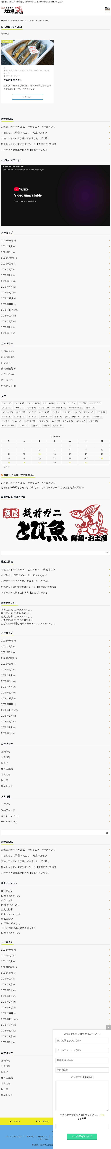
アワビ (6, 408)
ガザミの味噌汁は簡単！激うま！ (18, 623)
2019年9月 (8, 269)
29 (70, 462)
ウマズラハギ (59, 408)
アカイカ (9, 70)
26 (24, 462)
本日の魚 (7, 374)
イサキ (18, 408)
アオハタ (19, 403)
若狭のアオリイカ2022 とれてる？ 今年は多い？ (28, 126)
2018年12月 (8, 298)
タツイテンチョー (12, 76)
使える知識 (8, 368)
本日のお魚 (7, 609)
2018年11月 (8, 304)
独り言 (6, 380)
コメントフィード (10, 815)
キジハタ (44, 412)
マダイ (93, 421)
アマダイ (95, 403)
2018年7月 (8, 327)
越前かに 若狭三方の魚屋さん (19, 475)
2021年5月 (8, 252)
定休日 (36, 425)
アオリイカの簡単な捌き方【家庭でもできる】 (25, 149)
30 (86, 462)
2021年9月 (8, 246)
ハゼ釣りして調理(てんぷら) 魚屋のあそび (24, 132)
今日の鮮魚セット (13, 79)
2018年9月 (8, 315)
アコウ (61, 403)
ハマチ (55, 421)
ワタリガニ (23, 425)
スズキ (32, 417)
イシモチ (44, 408)
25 (9, 462)
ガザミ (20, 412)
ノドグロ (43, 421)
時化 (47, 425)
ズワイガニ (46, 417)
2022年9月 (8, 240)
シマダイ (19, 417)
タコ (86, 417)
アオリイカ (33, 403)
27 (39, 462)
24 (102, 458)
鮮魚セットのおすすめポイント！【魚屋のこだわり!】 (29, 144)
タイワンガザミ (72, 417)
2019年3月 (8, 292)
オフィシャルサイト (14, 1136)
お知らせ (7, 351)
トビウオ (42, 70)
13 (39, 454)
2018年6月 (8, 333)
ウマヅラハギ (23, 70)
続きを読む (27, 97)
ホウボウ (81, 421)
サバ (78, 412)
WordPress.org (9, 821)
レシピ (6, 362)
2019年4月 (8, 286)
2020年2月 (8, 263)
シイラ (6, 417)
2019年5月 (8, 281)
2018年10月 (9, 309)
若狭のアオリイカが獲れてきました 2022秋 (25, 138)
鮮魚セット (7, 41)
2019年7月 (8, 275)
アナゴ (82, 403)
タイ (58, 417)
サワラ (101, 412)
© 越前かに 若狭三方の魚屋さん (45, 1145)
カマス (90, 408)
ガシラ (32, 412)
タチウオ (97, 417)
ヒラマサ (68, 421)
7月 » (7, 466)
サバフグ (89, 412)
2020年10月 (9, 257)
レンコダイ (8, 425)
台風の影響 (7, 616)
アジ (15, 70)
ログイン (5, 804)
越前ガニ (57, 425)
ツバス (36, 70)
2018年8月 (8, 321)
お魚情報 (8, 356)
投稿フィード (8, 810)
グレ (55, 412)
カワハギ (7, 412)
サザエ (67, 412)
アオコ (6, 403)
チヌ (31, 70)
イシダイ (31, 408)
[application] (55, 195)
